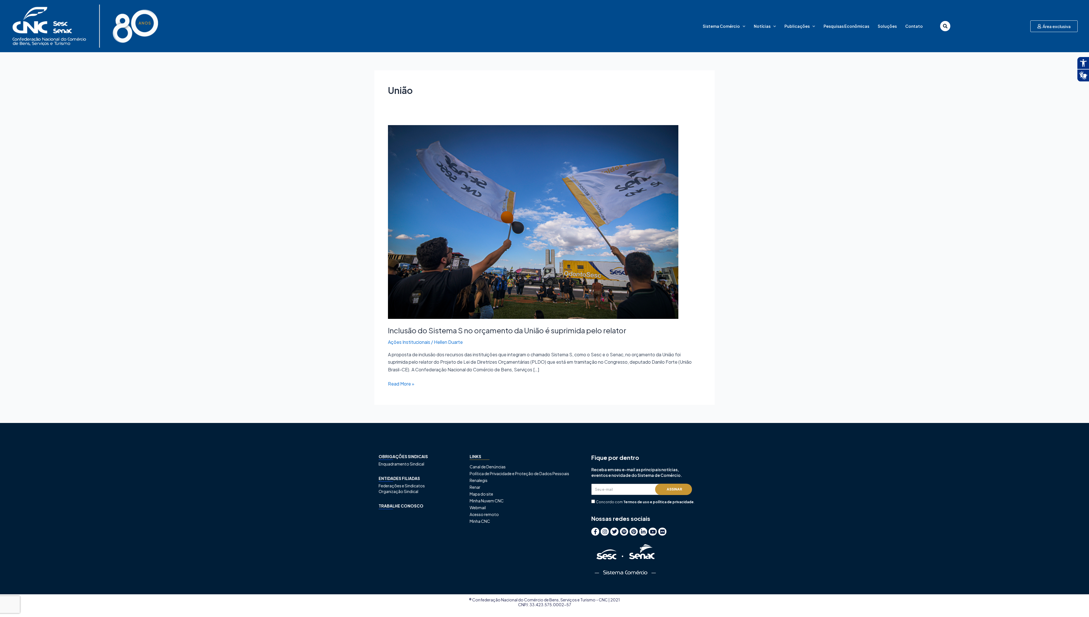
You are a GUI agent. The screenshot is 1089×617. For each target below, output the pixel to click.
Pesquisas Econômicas (846, 26)
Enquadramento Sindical (401, 463)
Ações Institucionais (409, 342)
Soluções (887, 26)
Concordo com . (645, 502)
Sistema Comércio (721, 26)
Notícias (762, 26)
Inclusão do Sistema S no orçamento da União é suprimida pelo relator (507, 330)
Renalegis (478, 480)
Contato (914, 26)
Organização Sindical (398, 491)
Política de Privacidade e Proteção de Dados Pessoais (519, 473)
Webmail (478, 507)
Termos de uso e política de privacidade (658, 502)
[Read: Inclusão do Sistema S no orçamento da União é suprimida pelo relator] (533, 221)
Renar (475, 487)
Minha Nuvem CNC (487, 500)
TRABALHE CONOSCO (401, 505)
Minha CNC (480, 521)
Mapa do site (481, 493)
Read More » (401, 383)
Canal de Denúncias (488, 466)
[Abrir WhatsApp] (1074, 602)
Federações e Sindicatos (402, 485)
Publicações (797, 26)
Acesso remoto (484, 514)
